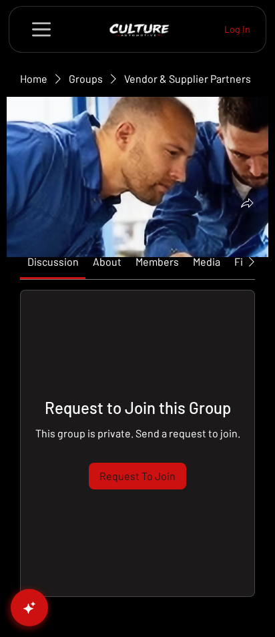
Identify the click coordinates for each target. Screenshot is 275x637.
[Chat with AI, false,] (29, 607)
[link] (53, 261)
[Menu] (41, 29)
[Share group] (247, 203)
